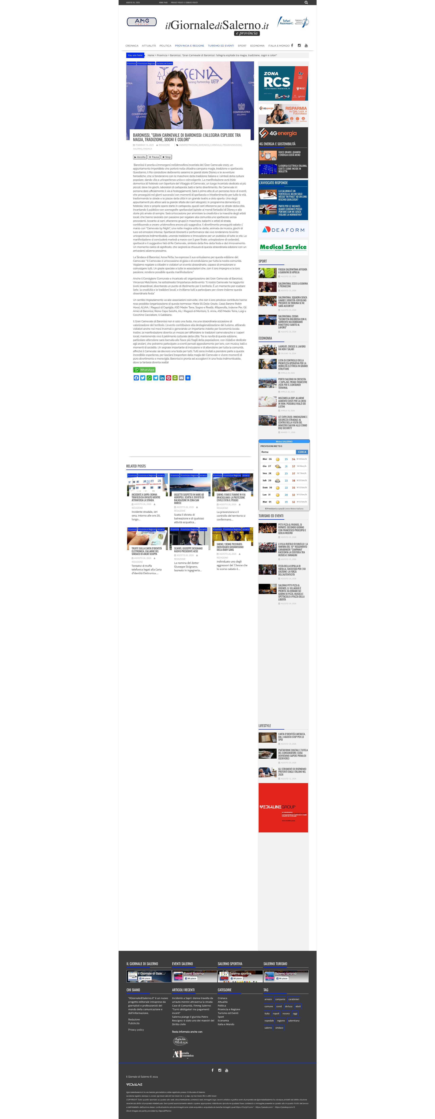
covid (279, 1006)
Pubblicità (134, 1023)
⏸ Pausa (154, 157)
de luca (288, 1006)
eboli (298, 1006)
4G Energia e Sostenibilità (277, 143)
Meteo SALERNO (284, 441)
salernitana (293, 1020)
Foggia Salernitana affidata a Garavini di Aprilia (292, 270)
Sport (242, 45)
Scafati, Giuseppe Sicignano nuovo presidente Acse (188, 549)
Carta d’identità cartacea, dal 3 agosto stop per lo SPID (291, 736)
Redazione (164, 145)
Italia (267, 1013)
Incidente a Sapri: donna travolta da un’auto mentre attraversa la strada (146, 497)
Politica (165, 45)
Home (151, 55)
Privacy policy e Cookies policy (184, 2)
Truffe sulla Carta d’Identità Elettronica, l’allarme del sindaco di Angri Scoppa (147, 551)
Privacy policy (136, 1029)
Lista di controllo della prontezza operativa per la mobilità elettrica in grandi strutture (293, 364)
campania (280, 999)
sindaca (147, 148)
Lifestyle (265, 725)
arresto (268, 999)
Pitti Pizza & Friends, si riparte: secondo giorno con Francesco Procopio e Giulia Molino (292, 529)
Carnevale (216, 145)
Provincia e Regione (189, 45)
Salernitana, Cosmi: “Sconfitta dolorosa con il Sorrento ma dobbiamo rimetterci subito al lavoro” (292, 321)
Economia (257, 45)
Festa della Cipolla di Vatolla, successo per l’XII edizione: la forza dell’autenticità (292, 570)
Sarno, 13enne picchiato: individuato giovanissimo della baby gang (230, 546)
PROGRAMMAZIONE (232, 145)
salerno (137, 148)
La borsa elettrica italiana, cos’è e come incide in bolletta (293, 168)
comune (269, 1006)
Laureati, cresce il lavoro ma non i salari (292, 347)
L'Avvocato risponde (273, 182)
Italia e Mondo (279, 45)
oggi (295, 1013)
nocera (286, 1013)
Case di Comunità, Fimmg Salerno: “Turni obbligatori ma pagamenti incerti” (191, 1009)
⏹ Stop (166, 157)
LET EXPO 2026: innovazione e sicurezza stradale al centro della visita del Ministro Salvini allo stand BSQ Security (292, 422)
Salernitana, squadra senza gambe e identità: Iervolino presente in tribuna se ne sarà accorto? (292, 301)
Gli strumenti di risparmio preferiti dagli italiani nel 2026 (292, 771)
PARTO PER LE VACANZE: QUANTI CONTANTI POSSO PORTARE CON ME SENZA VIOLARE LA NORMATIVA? (290, 210)
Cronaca (132, 45)
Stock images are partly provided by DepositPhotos (148, 1111)
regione (281, 1020)
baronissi (204, 145)
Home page (163, 2)
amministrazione (188, 145)
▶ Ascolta (139, 157)
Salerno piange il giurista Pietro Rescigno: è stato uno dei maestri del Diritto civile (193, 1020)
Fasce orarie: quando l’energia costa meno (290, 153)
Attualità (149, 45)
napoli (276, 1013)
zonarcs (160, 475)
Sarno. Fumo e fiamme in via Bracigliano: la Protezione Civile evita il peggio (231, 497)
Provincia (162, 55)
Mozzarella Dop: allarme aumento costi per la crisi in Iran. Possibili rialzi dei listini (292, 402)
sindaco (279, 1027)
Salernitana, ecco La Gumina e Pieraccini (293, 284)
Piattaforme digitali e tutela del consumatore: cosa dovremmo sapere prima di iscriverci (293, 754)
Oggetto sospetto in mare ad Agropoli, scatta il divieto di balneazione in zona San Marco (189, 499)
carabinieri (294, 999)
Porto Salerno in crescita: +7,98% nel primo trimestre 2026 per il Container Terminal (292, 383)
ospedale (269, 1020)
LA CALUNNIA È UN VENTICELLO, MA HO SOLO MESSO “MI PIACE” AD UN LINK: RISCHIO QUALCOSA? (293, 195)
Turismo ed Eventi (221, 45)
